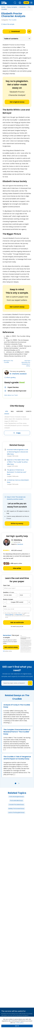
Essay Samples (12, 7)
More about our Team (11, 395)
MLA (12, 411)
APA (6, 411)
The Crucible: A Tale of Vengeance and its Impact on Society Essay (17, 757)
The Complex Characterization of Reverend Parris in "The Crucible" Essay (16, 731)
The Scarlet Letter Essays (16, 800)
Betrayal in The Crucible (8, 361)
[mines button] (5, 602)
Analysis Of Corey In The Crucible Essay (16, 706)
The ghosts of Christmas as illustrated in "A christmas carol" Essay (16, 472)
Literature (22, 7)
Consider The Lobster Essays (16, 804)
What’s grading (10, 377)
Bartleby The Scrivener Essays (16, 808)
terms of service (9, 614)
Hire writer (17, 568)
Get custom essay (17, 307)
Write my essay (17, 523)
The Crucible (12, 20)
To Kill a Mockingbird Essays (16, 796)
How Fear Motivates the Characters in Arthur (26, 363)
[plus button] (29, 602)
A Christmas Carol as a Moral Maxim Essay (18, 481)
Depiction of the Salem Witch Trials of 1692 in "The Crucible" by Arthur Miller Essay (18, 462)
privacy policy (18, 614)
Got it (17, 1026)
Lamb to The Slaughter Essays (16, 812)
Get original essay (17, 102)
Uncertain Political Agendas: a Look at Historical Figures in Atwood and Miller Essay (17, 452)
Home (3, 7)
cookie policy (19, 1023)
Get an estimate (17, 622)
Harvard (19, 411)
